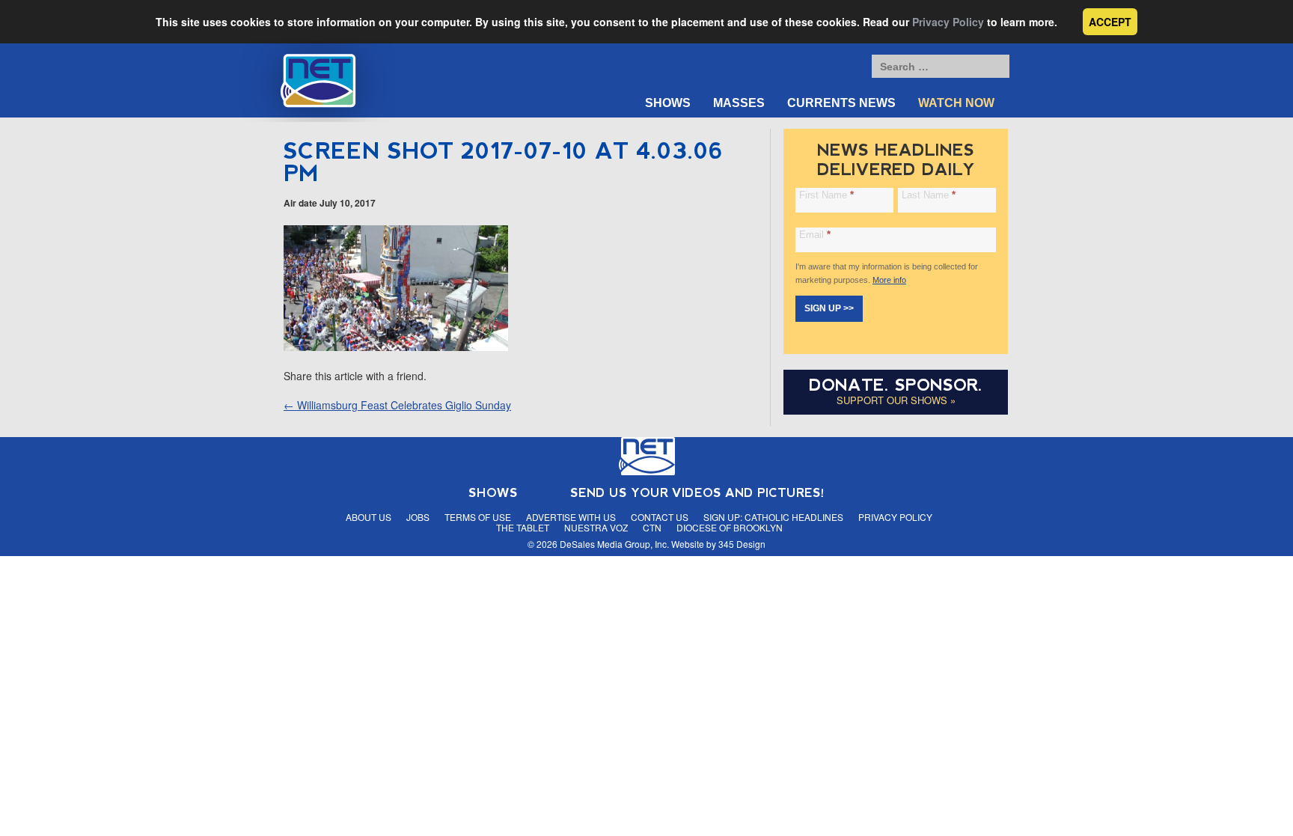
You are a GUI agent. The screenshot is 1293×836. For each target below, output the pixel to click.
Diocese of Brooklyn (729, 527)
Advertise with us (571, 516)
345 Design (741, 543)
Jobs (418, 516)
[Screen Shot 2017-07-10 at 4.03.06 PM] (396, 346)
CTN (652, 527)
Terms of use (477, 516)
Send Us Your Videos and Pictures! (697, 492)
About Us (368, 516)
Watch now (956, 103)
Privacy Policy (948, 21)
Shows (668, 103)
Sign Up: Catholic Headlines (773, 516)
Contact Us (659, 516)
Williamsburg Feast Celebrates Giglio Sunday (397, 404)
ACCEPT (1110, 21)
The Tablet (522, 527)
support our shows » (896, 400)
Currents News (841, 103)
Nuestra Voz (596, 527)
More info (889, 279)
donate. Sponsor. (895, 385)
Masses (739, 103)
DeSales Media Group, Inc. (614, 543)
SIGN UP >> (829, 308)
